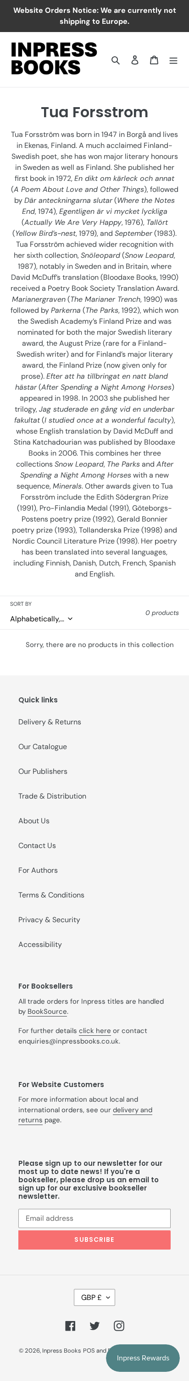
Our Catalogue (42, 746)
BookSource (47, 1011)
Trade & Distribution (52, 796)
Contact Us (37, 845)
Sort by (21, 604)
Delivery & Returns (49, 722)
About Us (34, 821)
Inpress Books (61, 1350)
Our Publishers (42, 771)
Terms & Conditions (51, 895)
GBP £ (91, 1297)
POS (89, 1350)
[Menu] (173, 59)
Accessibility (40, 944)
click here (95, 1030)
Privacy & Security (49, 919)
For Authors (38, 870)
